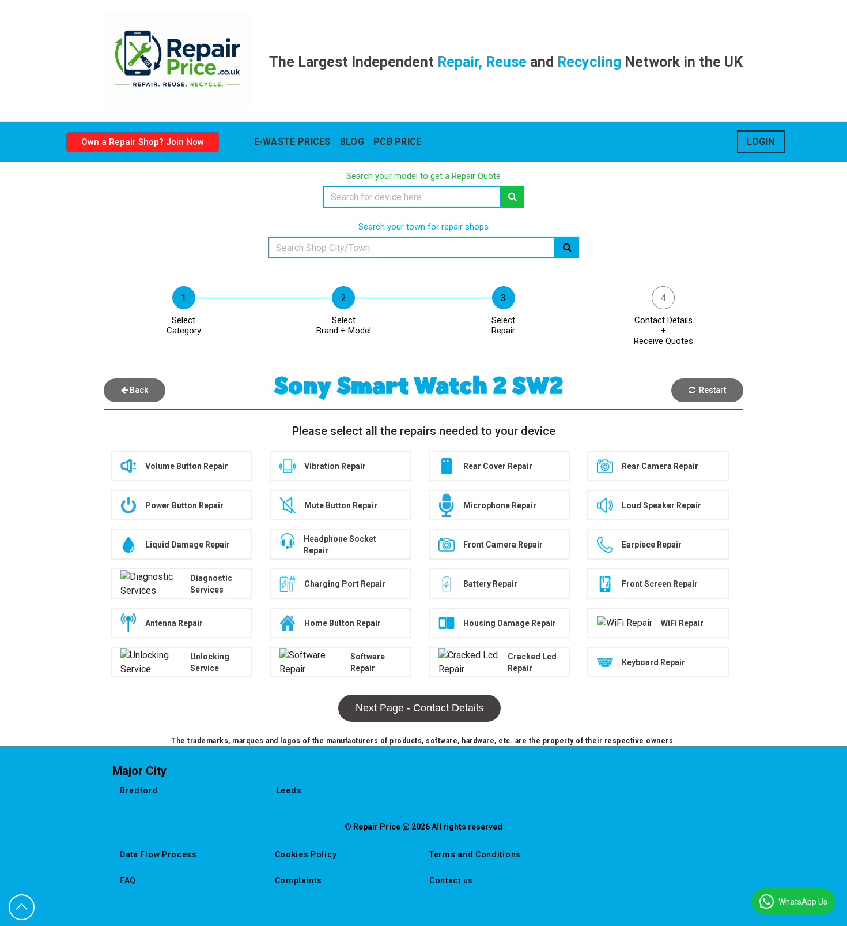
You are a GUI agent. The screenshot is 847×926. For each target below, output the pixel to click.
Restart (710, 390)
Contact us (451, 880)
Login (761, 141)
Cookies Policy (306, 854)
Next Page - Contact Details (419, 708)
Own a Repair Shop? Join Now (142, 142)
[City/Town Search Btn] (567, 247)
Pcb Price (397, 141)
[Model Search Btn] (512, 197)
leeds (289, 790)
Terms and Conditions (475, 854)
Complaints (298, 880)
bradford (139, 790)
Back (138, 390)
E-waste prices (292, 141)
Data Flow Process (158, 854)
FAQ (128, 880)
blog (352, 141)
